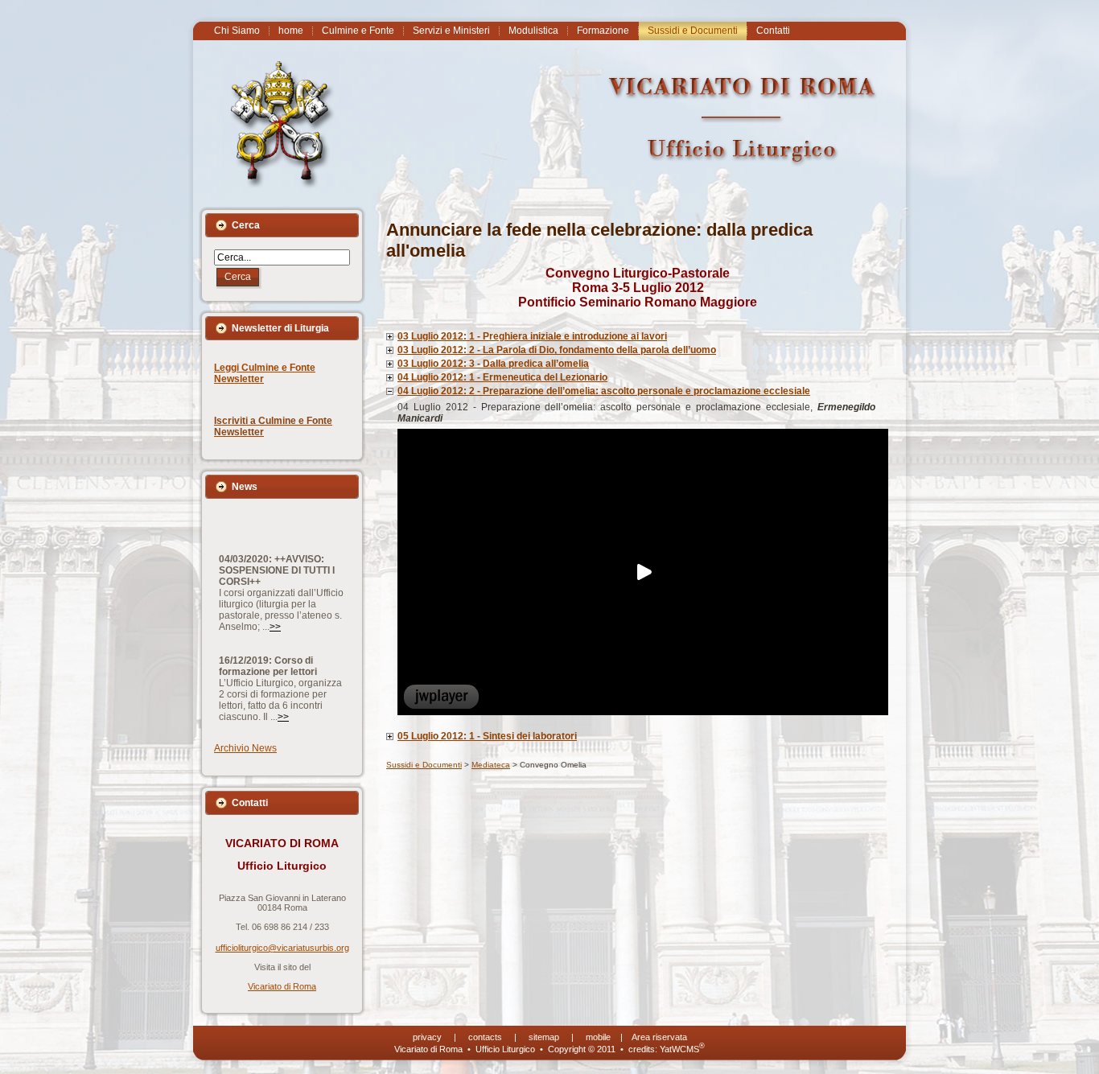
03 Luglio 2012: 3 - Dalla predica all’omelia (493, 363)
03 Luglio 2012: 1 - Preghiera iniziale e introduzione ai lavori (532, 336)
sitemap (544, 1037)
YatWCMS (682, 1049)
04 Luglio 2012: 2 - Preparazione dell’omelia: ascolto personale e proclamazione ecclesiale (603, 391)
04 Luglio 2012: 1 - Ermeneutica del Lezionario (502, 377)
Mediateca (490, 764)
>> (275, 609)
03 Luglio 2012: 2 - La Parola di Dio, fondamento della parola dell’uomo (556, 350)
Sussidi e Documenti (424, 764)
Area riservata (659, 1037)
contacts (485, 1037)
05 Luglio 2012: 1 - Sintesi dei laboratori (487, 736)
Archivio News (245, 748)
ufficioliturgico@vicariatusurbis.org (282, 948)
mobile (598, 1037)
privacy (427, 1037)
